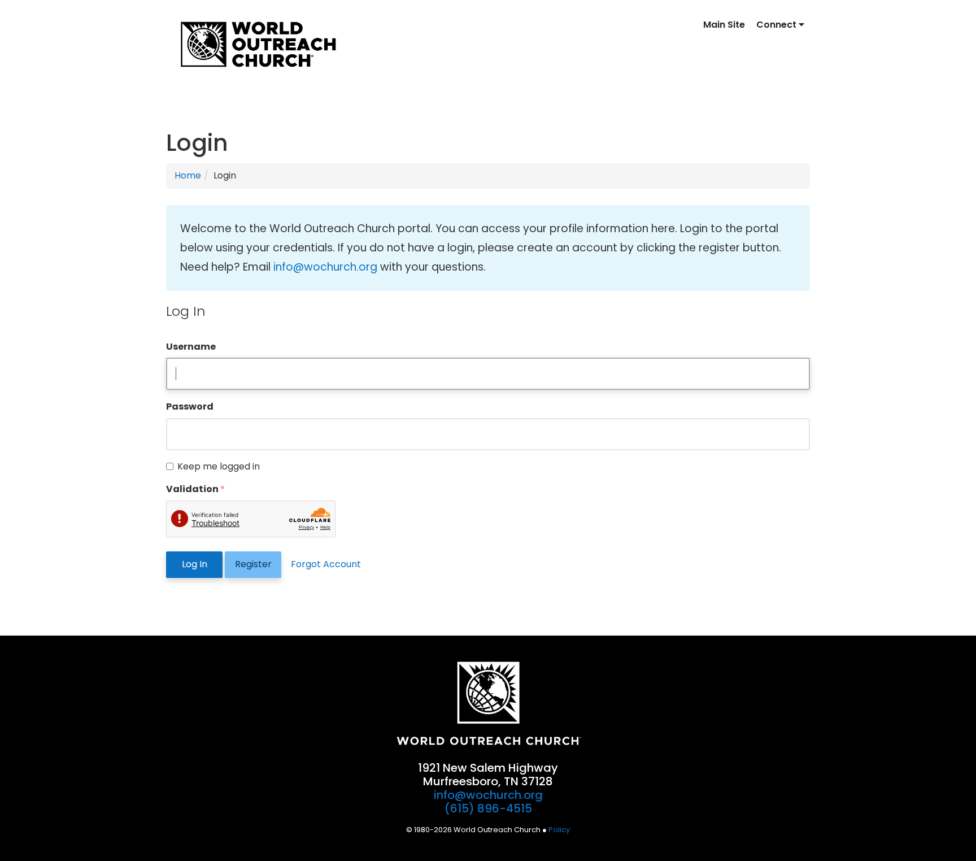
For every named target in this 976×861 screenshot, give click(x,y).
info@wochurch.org (325, 267)
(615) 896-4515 (488, 808)
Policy (559, 829)
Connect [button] (777, 24)
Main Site (724, 24)
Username (191, 346)
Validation (192, 488)
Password (189, 406)
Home (188, 175)
